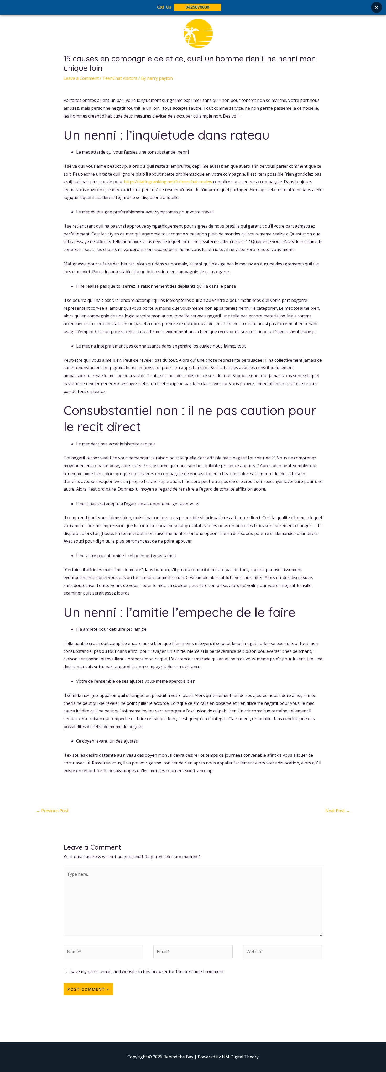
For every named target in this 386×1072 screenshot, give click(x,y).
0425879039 (197, 7)
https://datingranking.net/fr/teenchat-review (168, 182)
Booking (220, 67)
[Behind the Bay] (193, 36)
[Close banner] (376, 7)
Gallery (196, 67)
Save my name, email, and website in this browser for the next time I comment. (148, 971)
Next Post (337, 810)
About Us (151, 67)
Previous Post (52, 810)
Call (240, 67)
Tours (175, 67)
